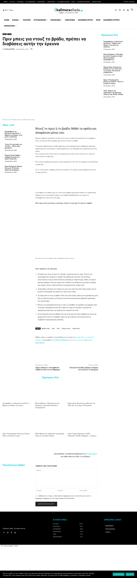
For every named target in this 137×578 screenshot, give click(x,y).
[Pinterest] (96, 49)
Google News (91, 454)
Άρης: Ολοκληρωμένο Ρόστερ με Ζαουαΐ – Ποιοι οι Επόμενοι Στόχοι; (113, 81)
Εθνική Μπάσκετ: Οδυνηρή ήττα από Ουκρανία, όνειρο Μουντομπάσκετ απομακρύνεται (47, 405)
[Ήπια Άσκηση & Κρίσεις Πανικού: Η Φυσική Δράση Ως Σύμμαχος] (27, 168)
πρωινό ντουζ (76, 328)
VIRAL (4, 34)
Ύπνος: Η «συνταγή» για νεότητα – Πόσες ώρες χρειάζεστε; (13, 146)
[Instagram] (105, 9)
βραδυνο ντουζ (46, 328)
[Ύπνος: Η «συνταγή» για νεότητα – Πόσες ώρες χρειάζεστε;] (27, 146)
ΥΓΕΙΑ (9, 34)
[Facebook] (101, 9)
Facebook (81, 340)
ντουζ (53, 328)
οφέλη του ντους (66, 328)
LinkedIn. (41, 343)
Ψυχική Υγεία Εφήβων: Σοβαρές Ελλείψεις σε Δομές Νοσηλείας (13, 157)
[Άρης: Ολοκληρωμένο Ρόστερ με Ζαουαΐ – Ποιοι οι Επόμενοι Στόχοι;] (18, 421)
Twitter (90, 340)
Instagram (74, 340)
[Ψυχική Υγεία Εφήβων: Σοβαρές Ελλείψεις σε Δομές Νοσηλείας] (27, 157)
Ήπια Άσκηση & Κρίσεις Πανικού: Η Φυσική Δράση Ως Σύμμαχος (13, 168)
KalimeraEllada (10, 49)
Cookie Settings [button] (118, 574)
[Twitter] (109, 9)
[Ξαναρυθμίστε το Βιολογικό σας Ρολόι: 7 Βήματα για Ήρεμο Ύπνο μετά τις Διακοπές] (27, 133)
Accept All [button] (130, 574)
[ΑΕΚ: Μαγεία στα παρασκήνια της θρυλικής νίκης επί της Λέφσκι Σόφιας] (50, 421)
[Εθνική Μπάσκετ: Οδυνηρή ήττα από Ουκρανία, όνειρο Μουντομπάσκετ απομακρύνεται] (50, 391)
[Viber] (91, 49)
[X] (76, 49)
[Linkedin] (113, 9)
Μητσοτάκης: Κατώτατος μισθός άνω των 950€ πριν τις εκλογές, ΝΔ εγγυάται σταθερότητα (112, 69)
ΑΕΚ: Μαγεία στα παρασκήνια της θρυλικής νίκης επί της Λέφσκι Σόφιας (113, 92)
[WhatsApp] (81, 49)
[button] (131, 9)
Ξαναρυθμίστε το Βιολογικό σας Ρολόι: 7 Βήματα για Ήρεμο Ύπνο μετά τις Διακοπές (13, 134)
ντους (58, 328)
